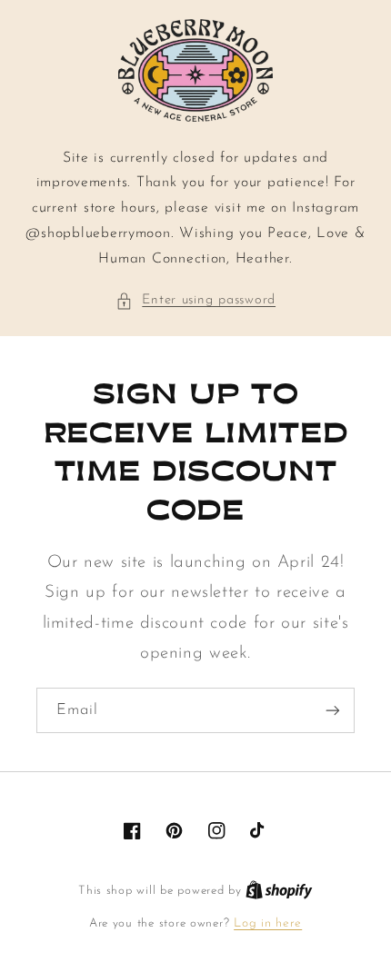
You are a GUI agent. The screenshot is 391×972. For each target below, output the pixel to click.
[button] (195, 300)
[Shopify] (279, 891)
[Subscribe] (333, 710)
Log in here (268, 923)
